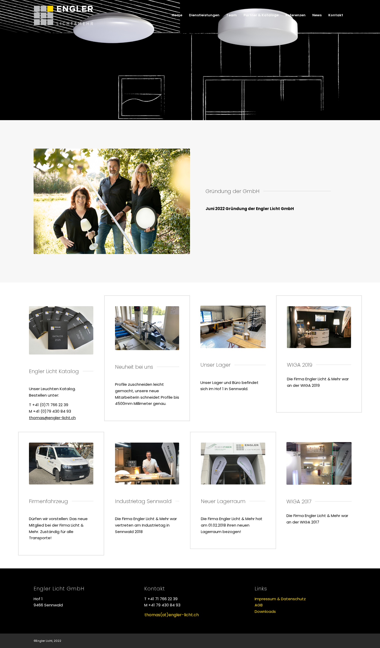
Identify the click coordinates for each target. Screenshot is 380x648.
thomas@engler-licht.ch (52, 417)
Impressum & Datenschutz (280, 598)
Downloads (265, 611)
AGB (259, 605)
